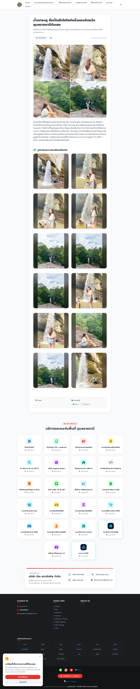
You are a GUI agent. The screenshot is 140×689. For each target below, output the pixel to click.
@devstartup (78, 580)
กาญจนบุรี (61, 654)
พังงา (79, 644)
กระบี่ (24, 644)
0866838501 (24, 610)
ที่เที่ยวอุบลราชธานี (65, 3)
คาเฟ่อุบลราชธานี (81, 3)
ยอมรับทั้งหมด (23, 677)
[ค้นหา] (121, 5)
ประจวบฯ (79, 649)
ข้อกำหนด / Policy (61, 619)
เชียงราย (42, 654)
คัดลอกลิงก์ (42, 38)
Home (28, 3)
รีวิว (56, 609)
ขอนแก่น (115, 649)
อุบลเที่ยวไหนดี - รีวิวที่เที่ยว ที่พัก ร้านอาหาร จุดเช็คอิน (82, 687)
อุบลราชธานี (86, 404)
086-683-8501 (78, 574)
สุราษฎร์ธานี (25, 649)
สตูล (61, 644)
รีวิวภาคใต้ (115, 654)
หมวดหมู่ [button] (109, 3)
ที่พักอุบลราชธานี (96, 3)
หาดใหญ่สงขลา (97, 649)
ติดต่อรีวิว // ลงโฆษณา (71, 676)
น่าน (79, 654)
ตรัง (97, 644)
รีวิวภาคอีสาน (61, 659)
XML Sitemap (59, 625)
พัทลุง (61, 649)
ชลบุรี (97, 654)
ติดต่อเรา (58, 616)
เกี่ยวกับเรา (58, 613)
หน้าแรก (57, 606)
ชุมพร (42, 649)
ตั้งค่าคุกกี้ (23, 682)
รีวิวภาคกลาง (43, 659)
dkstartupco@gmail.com (103, 580)
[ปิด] (40, 656)
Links (56, 628)
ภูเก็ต (42, 644)
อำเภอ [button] (28, 6)
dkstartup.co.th (102, 574)
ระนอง (115, 644)
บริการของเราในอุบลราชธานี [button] (44, 3)
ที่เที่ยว (76, 404)
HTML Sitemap (60, 622)
